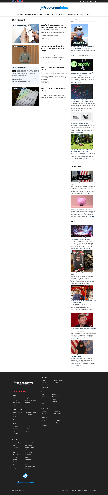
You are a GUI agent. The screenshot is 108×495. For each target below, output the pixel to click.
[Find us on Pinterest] (22, 1)
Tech (14, 395)
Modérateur (28, 459)
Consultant (16, 450)
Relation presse (29, 462)
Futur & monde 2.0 (17, 400)
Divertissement (70, 14)
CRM (14, 452)
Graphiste (27, 457)
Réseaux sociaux (17, 402)
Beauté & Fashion (58, 380)
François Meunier (46, 29)
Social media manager (30, 466)
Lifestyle (61, 14)
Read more (45, 38)
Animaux (44, 380)
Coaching (15, 447)
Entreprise (27, 398)
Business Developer (30, 443)
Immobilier (28, 417)
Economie (15, 426)
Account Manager (17, 443)
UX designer (28, 469)
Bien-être (44, 382)
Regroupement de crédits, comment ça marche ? (82, 209)
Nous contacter (83, 1)
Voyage (43, 401)
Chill (42, 391)
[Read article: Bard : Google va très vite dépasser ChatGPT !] (25, 96)
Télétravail (44, 425)
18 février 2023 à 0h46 (55, 92)
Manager (15, 459)
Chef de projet (28, 445)
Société (54, 14)
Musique (44, 396)
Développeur (16, 454)
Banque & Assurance (31, 412)
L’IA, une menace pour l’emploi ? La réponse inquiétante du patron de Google (53, 48)
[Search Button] (95, 1)
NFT (14, 419)
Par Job (14, 440)
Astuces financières (18, 412)
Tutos (14, 405)
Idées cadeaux (57, 413)
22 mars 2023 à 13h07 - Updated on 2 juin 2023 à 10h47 (52, 73)
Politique (28, 428)
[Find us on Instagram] (18, 1)
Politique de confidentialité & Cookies (79, 490)
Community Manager (30, 447)
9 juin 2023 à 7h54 (55, 29)
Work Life (44, 418)
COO (26, 450)
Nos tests (80, 14)
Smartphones (57, 411)
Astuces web (16, 398)
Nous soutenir (90, 1)
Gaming (54, 394)
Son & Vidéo (16, 469)
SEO (14, 466)
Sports (55, 385)
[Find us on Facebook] (13, 1)
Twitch (54, 399)
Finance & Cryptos (44, 14)
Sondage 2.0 (89, 14)
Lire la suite (78, 57)
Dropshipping (28, 454)
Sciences (15, 433)
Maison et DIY (45, 385)
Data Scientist (28, 452)
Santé (27, 431)
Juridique (56, 423)
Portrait (15, 431)
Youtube (54, 401)
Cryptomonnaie (17, 417)
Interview (15, 428)
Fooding (56, 382)
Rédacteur (15, 462)
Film (43, 394)
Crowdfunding (29, 414)
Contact (68, 490)
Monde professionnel (30, 14)
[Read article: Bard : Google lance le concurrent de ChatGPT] (25, 75)
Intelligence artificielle (19, 25)
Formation (15, 457)
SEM (26, 464)
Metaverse (27, 402)
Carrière (43, 420)
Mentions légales (92, 490)
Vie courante (45, 387)
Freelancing (57, 420)
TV (42, 399)
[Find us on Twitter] (15, 1)
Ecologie (28, 426)
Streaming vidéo (56, 396)
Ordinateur (44, 411)
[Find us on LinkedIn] (20, 1)
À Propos (63, 490)
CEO (14, 445)
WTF (43, 404)
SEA (14, 464)
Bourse (14, 414)
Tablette (44, 413)
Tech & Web (19, 14)
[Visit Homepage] (54, 7)
